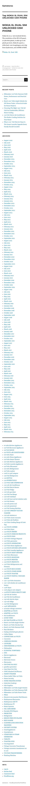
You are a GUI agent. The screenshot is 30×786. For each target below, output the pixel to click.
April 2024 (7, 192)
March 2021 (8, 250)
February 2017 (8, 352)
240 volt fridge (9, 601)
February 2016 (8, 376)
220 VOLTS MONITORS (11, 557)
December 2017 (9, 334)
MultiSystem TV (9, 704)
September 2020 (9, 264)
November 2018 (9, 310)
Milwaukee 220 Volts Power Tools (15, 692)
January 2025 (8, 180)
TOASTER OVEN (9, 741)
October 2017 (8, 338)
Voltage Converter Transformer (14, 746)
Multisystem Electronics (12, 699)
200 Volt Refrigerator (11, 476)
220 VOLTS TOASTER (11, 573)
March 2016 (8, 373)
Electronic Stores (9, 660)
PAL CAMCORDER (10, 709)
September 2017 (9, 341)
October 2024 (8, 185)
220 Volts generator (10, 541)
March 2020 (8, 273)
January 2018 (8, 331)
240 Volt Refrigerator (11, 604)
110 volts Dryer (9, 455)
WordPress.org (9, 776)
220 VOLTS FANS (9, 536)
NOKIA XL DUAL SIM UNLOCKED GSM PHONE (14, 28)
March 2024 (8, 194)
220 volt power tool (10, 504)
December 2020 (9, 257)
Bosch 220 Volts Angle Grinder (14, 622)
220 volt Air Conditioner (12, 485)
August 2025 (8, 168)
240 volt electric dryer (11, 599)
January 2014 (8, 406)
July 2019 (7, 292)
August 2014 (8, 394)
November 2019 (9, 282)
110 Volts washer (9, 471)
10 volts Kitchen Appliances (13, 445)
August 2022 (8, 212)
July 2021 (7, 243)
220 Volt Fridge (9, 490)
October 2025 (8, 164)
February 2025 (9, 178)
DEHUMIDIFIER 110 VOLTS (13, 646)
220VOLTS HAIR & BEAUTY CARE (15, 592)
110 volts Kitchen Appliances (13, 462)
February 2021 (8, 252)
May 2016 (7, 369)
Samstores (7, 6)
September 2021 (9, 238)
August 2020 (8, 266)
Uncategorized (6, 68)
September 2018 (9, 315)
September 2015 (9, 387)
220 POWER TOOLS (10, 480)
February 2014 (8, 404)
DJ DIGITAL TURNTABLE (12, 650)
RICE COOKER (8, 720)
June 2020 (7, 271)
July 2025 (7, 171)
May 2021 (7, 247)
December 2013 (9, 408)
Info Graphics (8, 685)
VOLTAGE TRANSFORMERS (13, 753)
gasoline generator (10, 667)
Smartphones (8, 732)
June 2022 (7, 217)
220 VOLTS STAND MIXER (12, 571)
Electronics (7, 662)
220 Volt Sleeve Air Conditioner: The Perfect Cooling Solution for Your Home (14, 117)
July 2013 (7, 420)
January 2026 (8, 157)
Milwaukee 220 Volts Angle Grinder (15, 688)
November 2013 (9, 411)
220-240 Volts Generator (12, 580)
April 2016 (7, 371)
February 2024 (9, 196)
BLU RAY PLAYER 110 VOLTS (13, 620)
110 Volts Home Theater (12, 459)
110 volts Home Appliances (12, 457)
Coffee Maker (8, 634)
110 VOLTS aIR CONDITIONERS (14, 452)
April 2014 (7, 399)
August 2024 (8, 187)
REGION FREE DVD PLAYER (13, 718)
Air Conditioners (9, 615)
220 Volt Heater (9, 501)
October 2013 (8, 413)
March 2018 (8, 329)
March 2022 (8, 224)
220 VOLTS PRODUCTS (11, 562)
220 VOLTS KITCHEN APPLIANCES (15, 548)
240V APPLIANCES (10, 606)
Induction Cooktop (10, 683)
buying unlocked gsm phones (13, 632)
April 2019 (7, 299)
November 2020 (9, 259)
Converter (7, 639)
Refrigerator (8, 716)
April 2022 (7, 222)
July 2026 (7, 143)
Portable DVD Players (11, 711)
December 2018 (9, 308)
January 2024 (8, 198)
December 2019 (9, 280)
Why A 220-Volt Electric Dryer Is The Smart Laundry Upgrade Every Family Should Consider (15, 124)
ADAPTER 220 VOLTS (11, 613)
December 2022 (9, 203)
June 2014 (7, 397)
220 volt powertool (10, 506)
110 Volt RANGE (9, 450)
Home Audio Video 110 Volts (13, 676)
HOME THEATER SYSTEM (12, 681)
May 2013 (7, 425)
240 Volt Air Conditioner (12, 597)
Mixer (6, 695)
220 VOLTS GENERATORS (12, 543)
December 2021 (9, 231)
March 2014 (8, 401)
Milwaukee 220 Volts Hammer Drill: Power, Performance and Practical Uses (16, 96)
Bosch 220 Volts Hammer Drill (14, 627)
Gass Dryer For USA (10, 669)
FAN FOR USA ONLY (10, 664)
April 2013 (7, 427)
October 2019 (8, 285)
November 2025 (9, 161)
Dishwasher (8, 648)
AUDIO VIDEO (8, 618)
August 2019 (8, 289)
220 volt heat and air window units (15, 499)
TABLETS (7, 739)
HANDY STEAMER (10, 674)
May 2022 (7, 219)
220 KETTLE (8, 478)
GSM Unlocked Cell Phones (13, 671)
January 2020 (8, 278)
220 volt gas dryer (10, 492)
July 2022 (7, 215)
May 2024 (7, 189)
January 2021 (8, 254)
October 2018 (8, 313)
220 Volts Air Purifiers (11, 520)
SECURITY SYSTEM (10, 727)
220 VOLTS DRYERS (10, 531)
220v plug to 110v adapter (12, 590)
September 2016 (9, 364)
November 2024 (9, 182)
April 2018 (7, 327)
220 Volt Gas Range (10, 494)
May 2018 (7, 324)
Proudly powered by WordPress (18, 783)
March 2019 (8, 301)
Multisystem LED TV (11, 702)
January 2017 (8, 355)
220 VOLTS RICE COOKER (12, 569)
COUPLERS (7, 643)
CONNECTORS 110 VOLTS (12, 636)
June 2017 (7, 345)
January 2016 (8, 378)
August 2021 (8, 240)
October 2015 (8, 385)
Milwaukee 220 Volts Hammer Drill (15, 690)
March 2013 (8, 429)
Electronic (7, 657)
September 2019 (9, 287)
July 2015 (7, 390)
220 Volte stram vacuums (12, 518)
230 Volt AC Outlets (10, 594)
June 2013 (7, 422)
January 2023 (8, 201)
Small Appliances (9, 730)
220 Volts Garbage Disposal (13, 538)
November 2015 (9, 383)
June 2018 (7, 322)
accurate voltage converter (13, 608)
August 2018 (8, 317)
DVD (5, 653)
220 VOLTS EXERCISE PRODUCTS (15, 534)
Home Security (9, 678)
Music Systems (9, 706)
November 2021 (9, 233)
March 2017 (8, 350)
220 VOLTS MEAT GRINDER (13, 552)
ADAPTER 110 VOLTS (11, 611)
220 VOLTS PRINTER (11, 559)
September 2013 (9, 415)
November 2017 (9, 336)
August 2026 (8, 140)
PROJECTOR (8, 713)
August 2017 (8, 343)
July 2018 (7, 320)
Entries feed (8, 771)
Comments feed (9, 774)
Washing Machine (10, 755)
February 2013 (8, 432)
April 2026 (7, 150)
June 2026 (7, 145)
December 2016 (9, 357)
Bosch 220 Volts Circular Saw (13, 625)
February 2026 (9, 154)
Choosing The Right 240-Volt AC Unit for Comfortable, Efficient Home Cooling (15, 110)
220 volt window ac (10, 515)
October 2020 (8, 261)
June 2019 (7, 294)
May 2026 (7, 147)
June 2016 (7, 366)
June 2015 (7, 392)
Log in (6, 769)
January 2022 (8, 229)
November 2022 (9, 205)
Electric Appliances (10, 655)
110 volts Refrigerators (11, 469)
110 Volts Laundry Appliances (13, 464)
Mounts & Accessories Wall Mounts (15, 697)
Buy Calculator (9, 629)
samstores (7, 66)
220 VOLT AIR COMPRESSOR (13, 483)
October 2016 (8, 362)
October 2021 (8, 236)
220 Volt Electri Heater (11, 487)
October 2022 (8, 208)
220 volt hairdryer (10, 497)
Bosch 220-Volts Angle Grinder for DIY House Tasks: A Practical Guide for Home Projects (15, 103)
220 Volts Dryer (9, 529)
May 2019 (7, 296)
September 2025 (9, 166)
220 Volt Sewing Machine (12, 508)
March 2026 (8, 152)
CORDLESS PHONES (10, 641)
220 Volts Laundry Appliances (14, 550)
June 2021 (7, 245)
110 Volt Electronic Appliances (14, 448)
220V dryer (7, 587)
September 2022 (9, 210)
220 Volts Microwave (11, 555)
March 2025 (8, 175)
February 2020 (9, 275)
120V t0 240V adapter (11, 473)
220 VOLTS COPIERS (10, 527)
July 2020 (7, 268)
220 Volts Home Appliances (13, 545)
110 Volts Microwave (10, 466)
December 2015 (9, 380)
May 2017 (7, 348)
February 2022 (9, 226)
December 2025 (9, 159)
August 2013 (8, 418)
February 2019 (8, 303)
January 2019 (8, 306)
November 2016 (9, 359)
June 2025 (7, 173)
